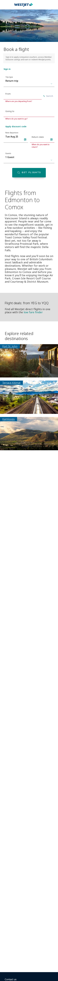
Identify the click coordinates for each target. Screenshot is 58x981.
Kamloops (8, 419)
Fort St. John (9, 346)
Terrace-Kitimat (11, 382)
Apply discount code (15, 126)
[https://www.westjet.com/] (23, 6)
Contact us (11, 979)
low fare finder (33, 312)
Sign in (7, 69)
